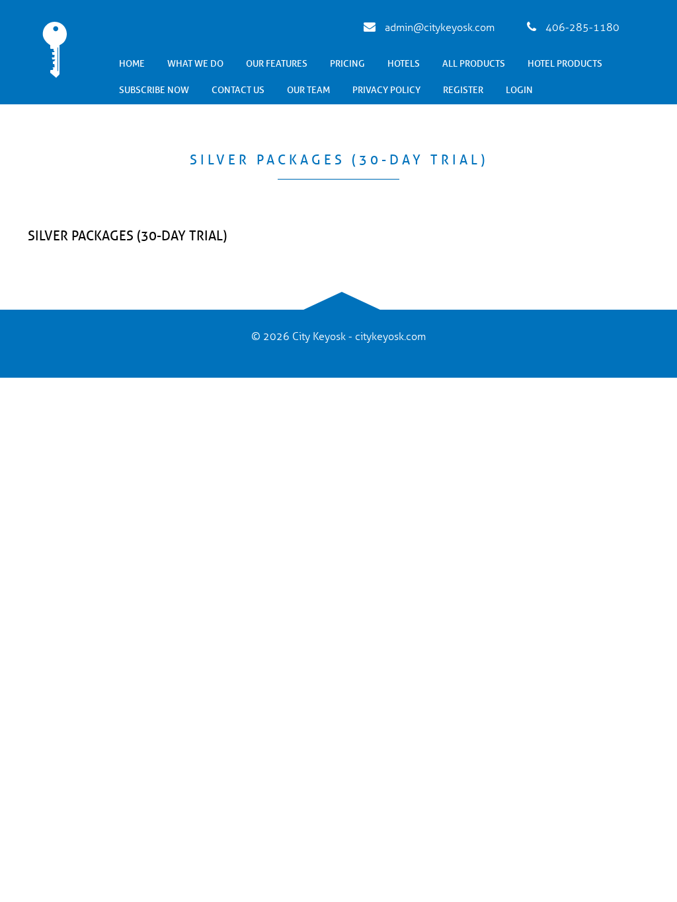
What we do (195, 63)
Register (463, 90)
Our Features (276, 63)
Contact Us (238, 90)
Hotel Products (565, 63)
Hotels (403, 63)
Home (132, 63)
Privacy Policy (386, 90)
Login (519, 90)
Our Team (308, 90)
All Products (473, 63)
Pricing (347, 63)
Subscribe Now (154, 90)
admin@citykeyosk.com (438, 27)
